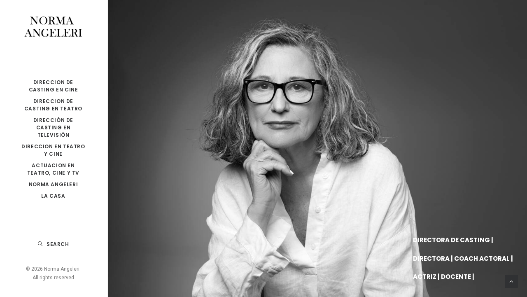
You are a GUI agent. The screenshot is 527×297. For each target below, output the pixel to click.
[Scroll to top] (511, 281)
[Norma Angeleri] (53, 27)
